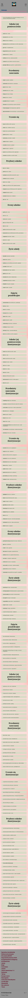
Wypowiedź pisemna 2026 (9, 957)
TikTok (3, 974)
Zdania (3, 968)
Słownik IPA (4, 983)
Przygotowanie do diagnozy (9, 959)
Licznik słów (4, 981)
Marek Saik (8, 992)
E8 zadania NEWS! (6, 956)
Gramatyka (4, 967)
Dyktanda (4, 972)
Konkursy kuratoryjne (7, 954)
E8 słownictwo (5, 961)
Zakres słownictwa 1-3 (7, 970)
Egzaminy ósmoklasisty (8, 952)
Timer (3, 987)
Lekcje (3, 963)
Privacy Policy (4, 995)
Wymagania (4, 978)
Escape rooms (5, 976)
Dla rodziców (5, 985)
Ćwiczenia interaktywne (8, 979)
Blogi (2, 965)
